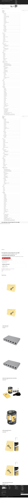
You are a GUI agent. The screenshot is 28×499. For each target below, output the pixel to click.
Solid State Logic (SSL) (6, 77)
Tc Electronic (4, 156)
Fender (5, 15)
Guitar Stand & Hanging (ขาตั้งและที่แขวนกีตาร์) (9, 220)
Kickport (5, 100)
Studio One (5, 180)
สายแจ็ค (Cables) (6, 109)
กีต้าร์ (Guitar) (16, 486)
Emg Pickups (5, 93)
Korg (3, 62)
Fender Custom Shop (5, 142)
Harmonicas (5, 98)
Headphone (5, 68)
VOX (3, 42)
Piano (4, 184)
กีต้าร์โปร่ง (4, 131)
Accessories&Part (4, 379)
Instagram (16, 3)
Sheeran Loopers (5, 58)
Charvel (5, 14)
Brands (4, 87)
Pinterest (22, 489)
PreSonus (4, 66)
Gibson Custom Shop (6, 122)
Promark (4, 84)
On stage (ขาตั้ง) (6, 209)
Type (3, 213)
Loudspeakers (5, 176)
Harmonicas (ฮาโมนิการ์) (7, 113)
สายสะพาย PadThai (6, 105)
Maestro (4, 163)
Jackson (5, 205)
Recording (4, 72)
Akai (3, 79)
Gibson (5, 17)
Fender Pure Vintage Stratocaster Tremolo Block (9, 378)
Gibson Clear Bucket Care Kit (6, 430)
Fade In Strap (5, 201)
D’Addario (5, 197)
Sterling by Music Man (5, 41)
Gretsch (5, 23)
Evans (4, 187)
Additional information (4, 262)
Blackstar (4, 33)
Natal (4, 208)
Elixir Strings (5, 94)
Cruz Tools (5, 90)
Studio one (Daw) (6, 177)
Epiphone (5, 18)
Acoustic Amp (4, 149)
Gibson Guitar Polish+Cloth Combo (7, 482)
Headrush (4, 56)
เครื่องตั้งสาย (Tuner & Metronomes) (8, 112)
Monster (5, 102)
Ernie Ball (4, 54)
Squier (5, 19)
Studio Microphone (6, 173)
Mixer (4, 69)
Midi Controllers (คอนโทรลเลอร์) (7, 64)
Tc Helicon (4, 59)
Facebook (23, 486)
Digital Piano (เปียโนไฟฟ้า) (7, 169)
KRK (4, 76)
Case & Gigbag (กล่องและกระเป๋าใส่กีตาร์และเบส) (9, 219)
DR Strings (5, 198)
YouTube (16, 2)
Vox (3, 51)
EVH (4, 130)
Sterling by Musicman (6, 22)
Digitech (4, 159)
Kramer (5, 126)
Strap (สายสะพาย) (6, 216)
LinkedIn (16, 1)
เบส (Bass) (16, 487)
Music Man (5, 21)
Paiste (4, 83)
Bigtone (5, 91)
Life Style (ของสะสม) (6, 108)
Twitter (16, 0)
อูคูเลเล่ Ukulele (5, 135)
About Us (10, 486)
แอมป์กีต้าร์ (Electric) (6, 45)
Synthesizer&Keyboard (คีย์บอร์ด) (7, 65)
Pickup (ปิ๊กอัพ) (5, 111)
